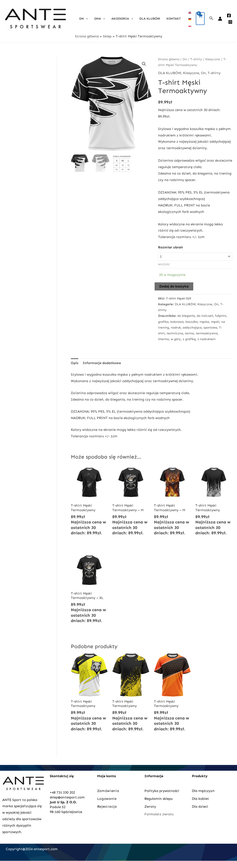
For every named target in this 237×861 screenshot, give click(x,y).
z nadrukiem (206, 339)
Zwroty (150, 806)
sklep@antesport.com (67, 797)
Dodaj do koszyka (174, 286)
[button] (144, 64)
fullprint (220, 316)
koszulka (191, 322)
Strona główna (87, 36)
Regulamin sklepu (158, 799)
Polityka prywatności (161, 791)
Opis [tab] (74, 363)
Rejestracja (107, 806)
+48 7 (54, 792)
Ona (97, 19)
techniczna (175, 333)
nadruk (176, 327)
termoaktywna (207, 333)
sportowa (210, 327)
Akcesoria (120, 19)
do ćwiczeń (205, 316)
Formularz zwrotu (159, 814)
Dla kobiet (200, 799)
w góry (176, 339)
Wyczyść (164, 264)
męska (204, 322)
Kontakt (173, 19)
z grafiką (189, 339)
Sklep (107, 36)
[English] (190, 12)
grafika (163, 322)
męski (215, 322)
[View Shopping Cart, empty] (200, 18)
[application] (86, 19)
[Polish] (190, 25)
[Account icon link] (220, 19)
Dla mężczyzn (203, 791)
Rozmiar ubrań (170, 247)
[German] (190, 19)
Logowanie (107, 799)
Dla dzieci (200, 806)
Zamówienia (108, 791)
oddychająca (192, 327)
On (81, 19)
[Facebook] (229, 15)
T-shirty (196, 59)
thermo (163, 339)
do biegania (186, 316)
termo (189, 333)
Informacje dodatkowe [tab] (102, 363)
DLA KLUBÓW (149, 19)
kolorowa (177, 322)
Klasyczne (212, 59)
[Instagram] (230, 22)
